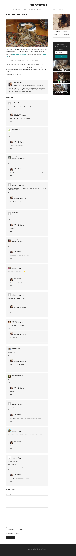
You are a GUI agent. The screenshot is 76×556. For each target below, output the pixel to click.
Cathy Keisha (14, 294)
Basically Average (21, 89)
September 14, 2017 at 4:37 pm (18, 295)
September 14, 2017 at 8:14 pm (18, 214)
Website (7, 521)
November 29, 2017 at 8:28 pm (20, 115)
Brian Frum (14, 402)
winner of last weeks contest (19, 54)
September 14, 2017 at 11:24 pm (20, 225)
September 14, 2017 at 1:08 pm (18, 404)
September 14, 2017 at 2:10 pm (20, 415)
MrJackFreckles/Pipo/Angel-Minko (19, 429)
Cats (17, 74)
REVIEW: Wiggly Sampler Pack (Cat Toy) (61, 82)
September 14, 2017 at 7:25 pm (18, 241)
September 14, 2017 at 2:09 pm (20, 388)
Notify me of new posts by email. (12, 533)
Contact (66, 31)
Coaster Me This (39, 89)
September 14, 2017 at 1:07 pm (18, 431)
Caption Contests (13, 74)
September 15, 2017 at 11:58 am (18, 185)
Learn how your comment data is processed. (30, 542)
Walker (20, 74)
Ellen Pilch (14, 266)
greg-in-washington (15, 156)
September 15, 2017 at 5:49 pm (18, 131)
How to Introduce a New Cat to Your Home (61, 70)
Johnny (15, 84)
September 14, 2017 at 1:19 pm (18, 377)
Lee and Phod (14, 212)
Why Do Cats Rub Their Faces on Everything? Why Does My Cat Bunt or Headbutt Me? (61, 92)
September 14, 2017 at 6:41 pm (18, 268)
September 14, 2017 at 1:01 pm (18, 458)
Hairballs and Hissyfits (16, 375)
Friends (58, 31)
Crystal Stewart (15, 239)
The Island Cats (15, 129)
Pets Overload (38, 4)
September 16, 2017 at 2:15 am (20, 170)
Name (7, 510)
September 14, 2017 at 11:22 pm (20, 307)
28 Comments (22, 17)
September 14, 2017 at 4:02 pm (18, 349)
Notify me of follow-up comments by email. (14, 529)
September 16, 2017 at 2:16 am (20, 142)
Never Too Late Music (30, 89)
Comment (8, 494)
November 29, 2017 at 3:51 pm (18, 103)
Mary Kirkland (14, 321)
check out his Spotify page (26, 91)
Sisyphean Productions (28, 88)
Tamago (13, 184)
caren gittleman (15, 348)
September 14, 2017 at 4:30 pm (18, 322)
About (55, 31)
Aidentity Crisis (15, 89)
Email (7, 515)
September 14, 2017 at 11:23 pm (20, 252)
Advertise (63, 31)
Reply (9, 109)
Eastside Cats (14, 457)
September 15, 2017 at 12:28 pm (18, 158)
